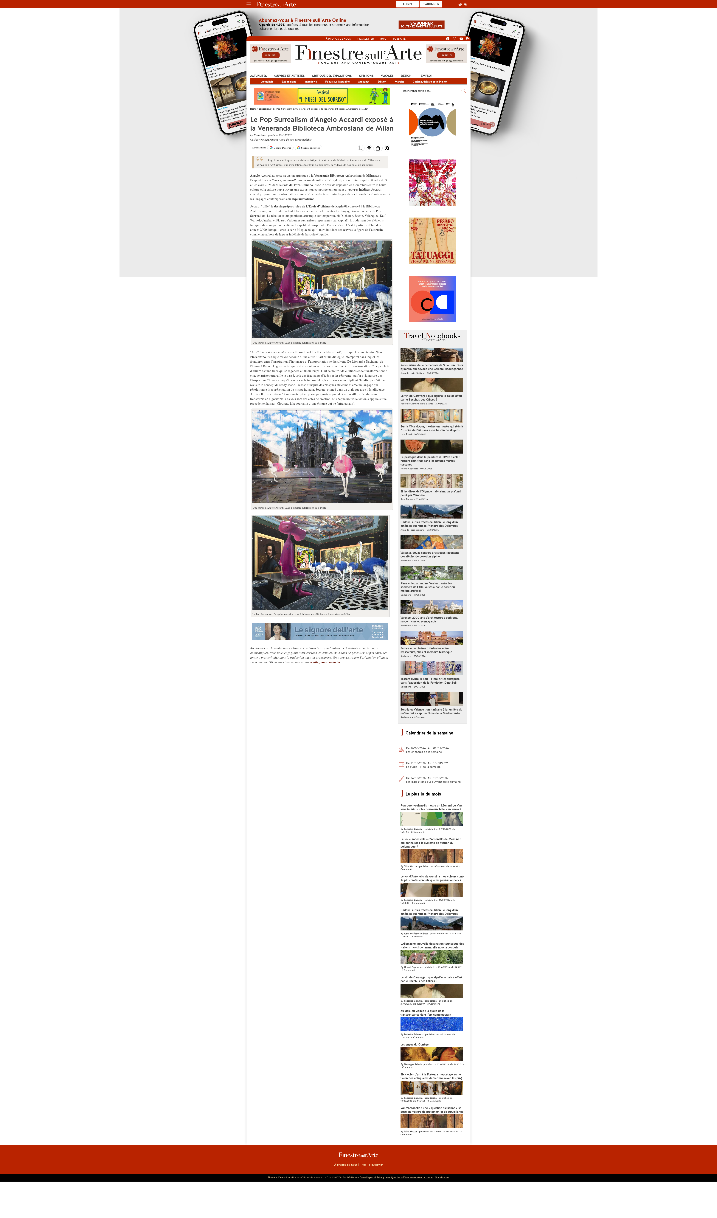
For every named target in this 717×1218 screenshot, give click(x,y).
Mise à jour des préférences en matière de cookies (409, 1177)
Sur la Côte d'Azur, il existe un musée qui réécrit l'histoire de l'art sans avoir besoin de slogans (432, 428)
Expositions (289, 81)
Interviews (311, 81)
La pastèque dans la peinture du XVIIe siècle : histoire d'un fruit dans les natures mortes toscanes (430, 460)
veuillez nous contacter (325, 662)
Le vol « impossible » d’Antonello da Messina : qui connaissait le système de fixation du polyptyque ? (431, 842)
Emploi (426, 76)
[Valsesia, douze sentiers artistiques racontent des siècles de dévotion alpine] (432, 542)
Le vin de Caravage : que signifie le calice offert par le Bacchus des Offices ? (431, 397)
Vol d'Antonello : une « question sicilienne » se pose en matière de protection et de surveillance (432, 1110)
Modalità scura (442, 1177)
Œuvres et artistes (289, 76)
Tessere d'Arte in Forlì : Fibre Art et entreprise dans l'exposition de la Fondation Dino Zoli (430, 681)
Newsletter (365, 38)
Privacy (380, 1177)
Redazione (260, 135)
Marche (399, 81)
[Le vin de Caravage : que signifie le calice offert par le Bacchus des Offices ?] (432, 385)
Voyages (387, 76)
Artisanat (363, 81)
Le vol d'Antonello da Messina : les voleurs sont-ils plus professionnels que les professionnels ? (432, 878)
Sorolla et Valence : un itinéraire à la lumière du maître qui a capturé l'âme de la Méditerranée (431, 711)
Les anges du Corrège (415, 1044)
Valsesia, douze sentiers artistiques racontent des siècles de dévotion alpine (430, 554)
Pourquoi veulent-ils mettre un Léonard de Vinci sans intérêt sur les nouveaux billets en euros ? (432, 807)
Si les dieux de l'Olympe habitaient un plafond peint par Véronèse (431, 493)
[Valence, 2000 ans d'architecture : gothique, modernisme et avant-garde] (432, 607)
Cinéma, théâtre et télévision (430, 81)
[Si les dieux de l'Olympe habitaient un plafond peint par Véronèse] (432, 481)
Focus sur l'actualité (337, 81)
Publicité (399, 38)
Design (406, 76)
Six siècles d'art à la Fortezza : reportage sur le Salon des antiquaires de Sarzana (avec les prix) (431, 1076)
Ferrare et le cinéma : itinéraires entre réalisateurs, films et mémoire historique (426, 650)
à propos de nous (338, 38)
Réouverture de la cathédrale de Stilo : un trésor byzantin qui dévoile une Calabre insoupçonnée (432, 367)
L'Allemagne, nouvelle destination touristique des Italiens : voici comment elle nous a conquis (432, 945)
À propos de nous (345, 1165)
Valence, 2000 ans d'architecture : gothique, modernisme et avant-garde (429, 619)
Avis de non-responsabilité (296, 140)
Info (383, 38)
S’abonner (431, 4)
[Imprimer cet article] (369, 148)
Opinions (366, 76)
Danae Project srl (368, 1177)
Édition (382, 81)
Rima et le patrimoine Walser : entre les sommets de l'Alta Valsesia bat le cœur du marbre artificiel (428, 587)
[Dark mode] (387, 149)
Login (407, 4)
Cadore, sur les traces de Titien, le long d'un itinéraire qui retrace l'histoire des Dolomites (429, 524)
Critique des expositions (332, 76)
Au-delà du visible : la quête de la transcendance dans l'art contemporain (426, 1013)
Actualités (258, 76)
